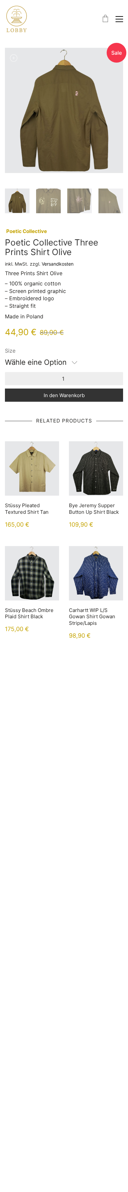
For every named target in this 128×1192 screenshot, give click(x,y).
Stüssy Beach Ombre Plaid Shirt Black (29, 613)
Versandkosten (58, 264)
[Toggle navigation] (119, 19)
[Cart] (105, 19)
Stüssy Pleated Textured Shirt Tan (27, 508)
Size (10, 350)
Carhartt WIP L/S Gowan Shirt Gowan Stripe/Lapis (92, 616)
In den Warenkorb (64, 395)
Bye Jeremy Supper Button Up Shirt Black (94, 508)
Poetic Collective (26, 231)
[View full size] (13, 58)
